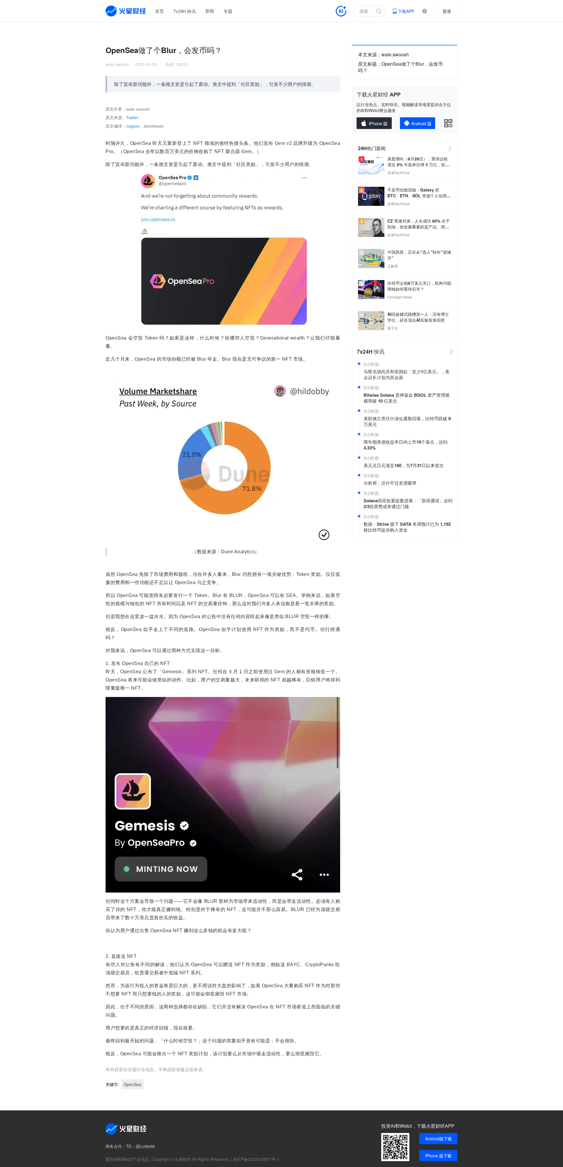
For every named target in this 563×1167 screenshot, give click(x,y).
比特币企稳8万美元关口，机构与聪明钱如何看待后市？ (419, 286)
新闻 (209, 11)
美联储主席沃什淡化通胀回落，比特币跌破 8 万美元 (407, 421)
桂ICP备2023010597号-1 (256, 1159)
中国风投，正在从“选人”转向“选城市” (419, 255)
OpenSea (132, 1084)
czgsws (133, 126)
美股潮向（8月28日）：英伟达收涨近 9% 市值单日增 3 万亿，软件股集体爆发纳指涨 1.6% (418, 161)
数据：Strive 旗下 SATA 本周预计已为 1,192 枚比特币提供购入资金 (407, 527)
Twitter (132, 117)
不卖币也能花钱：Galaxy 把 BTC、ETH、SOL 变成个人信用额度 (419, 193)
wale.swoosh (117, 64)
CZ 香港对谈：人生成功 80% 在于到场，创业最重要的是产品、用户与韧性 (418, 224)
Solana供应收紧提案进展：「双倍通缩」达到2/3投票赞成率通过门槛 (408, 503)
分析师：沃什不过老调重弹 (390, 483)
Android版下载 (438, 1138)
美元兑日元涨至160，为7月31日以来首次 (404, 465)
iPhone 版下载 (438, 1155)
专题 (227, 11)
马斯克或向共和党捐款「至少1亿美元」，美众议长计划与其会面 (407, 374)
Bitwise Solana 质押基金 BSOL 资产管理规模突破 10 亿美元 (407, 398)
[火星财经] (126, 11)
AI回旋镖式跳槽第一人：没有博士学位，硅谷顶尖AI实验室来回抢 (418, 317)
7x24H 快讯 (184, 11)
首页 (159, 11)
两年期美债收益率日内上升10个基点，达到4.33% (405, 445)
